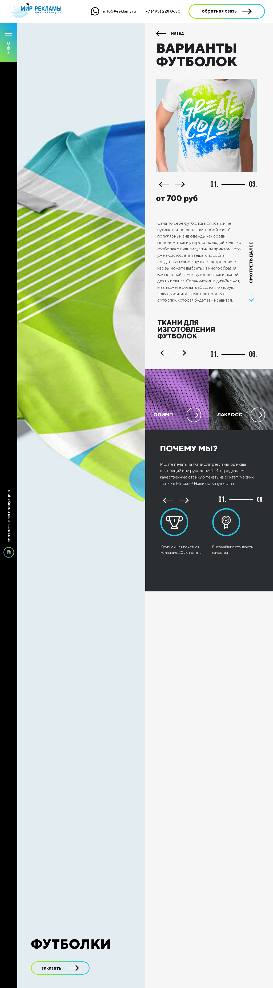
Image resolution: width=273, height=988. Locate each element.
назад (177, 33)
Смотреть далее (251, 263)
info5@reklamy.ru (119, 11)
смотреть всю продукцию (8, 516)
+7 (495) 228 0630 (162, 11)
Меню (8, 47)
